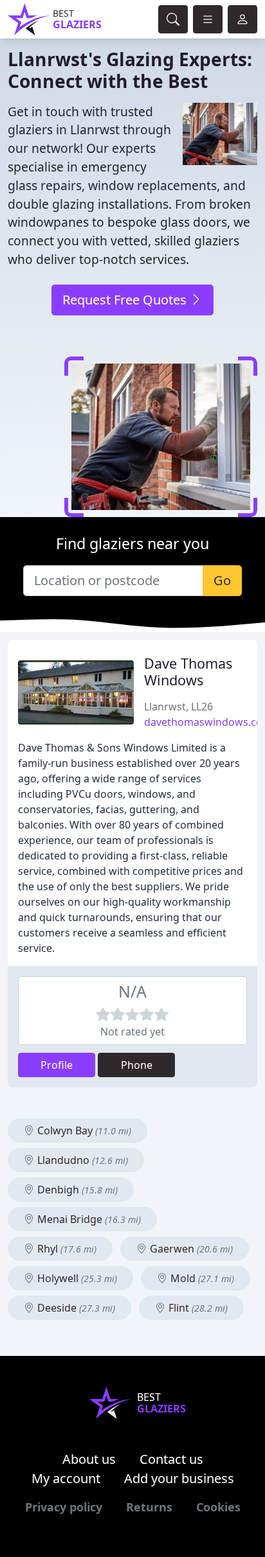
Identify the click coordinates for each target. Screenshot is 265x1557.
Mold (201, 1278)
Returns (149, 1507)
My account (66, 1478)
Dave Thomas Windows (188, 671)
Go (222, 580)
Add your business (179, 1478)
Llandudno (81, 1160)
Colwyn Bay (83, 1130)
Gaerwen (190, 1249)
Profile (57, 1065)
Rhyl (65, 1249)
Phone (136, 1065)
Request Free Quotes (126, 299)
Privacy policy (63, 1507)
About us (89, 1459)
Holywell (76, 1278)
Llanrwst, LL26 (178, 706)
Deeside (75, 1308)
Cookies (218, 1507)
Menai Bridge (88, 1219)
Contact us (171, 1459)
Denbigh (76, 1190)
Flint (197, 1308)
